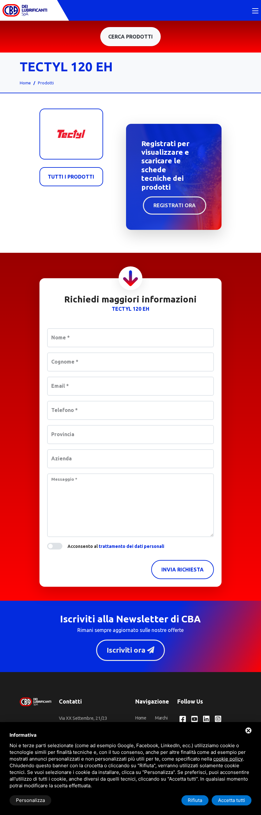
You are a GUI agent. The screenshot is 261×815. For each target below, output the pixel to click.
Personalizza (30, 800)
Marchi (161, 717)
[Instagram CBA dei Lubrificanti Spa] (218, 719)
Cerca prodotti (130, 36)
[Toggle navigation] (255, 11)
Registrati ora (174, 205)
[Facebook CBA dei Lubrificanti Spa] (182, 719)
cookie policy (228, 759)
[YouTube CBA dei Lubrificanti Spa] (194, 719)
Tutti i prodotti (71, 177)
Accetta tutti (231, 800)
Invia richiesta (182, 569)
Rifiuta (195, 800)
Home (25, 83)
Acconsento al (115, 546)
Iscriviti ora (127, 650)
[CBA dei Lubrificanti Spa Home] (25, 10)
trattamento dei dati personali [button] (131, 546)
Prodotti (46, 83)
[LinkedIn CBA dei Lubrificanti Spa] (206, 719)
